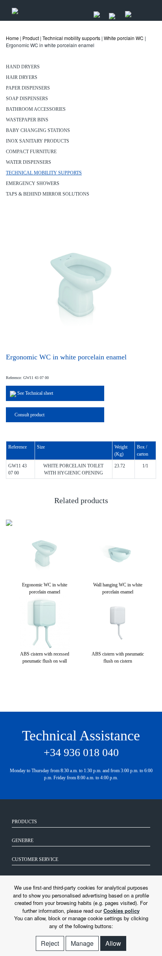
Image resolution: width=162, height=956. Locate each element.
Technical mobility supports (71, 38)
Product (30, 38)
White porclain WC (124, 38)
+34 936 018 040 (81, 752)
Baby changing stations (38, 130)
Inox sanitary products (37, 141)
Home (12, 38)
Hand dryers (23, 67)
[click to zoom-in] (81, 284)
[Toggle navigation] (142, 10)
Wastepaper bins (27, 120)
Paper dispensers (28, 88)
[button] (76, 668)
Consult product (28, 415)
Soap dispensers (27, 98)
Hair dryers (21, 77)
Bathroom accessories (36, 109)
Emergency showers (32, 183)
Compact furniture (31, 151)
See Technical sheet (34, 393)
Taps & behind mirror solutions (47, 194)
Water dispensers (28, 162)
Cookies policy (121, 910)
